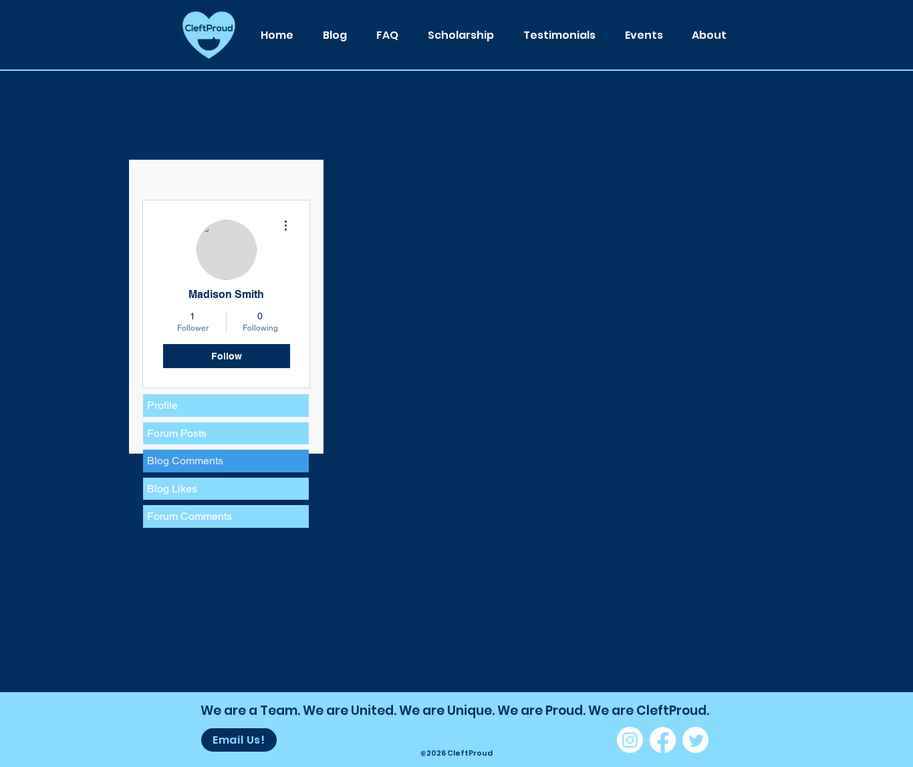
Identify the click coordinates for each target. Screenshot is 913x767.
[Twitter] (695, 740)
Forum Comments (189, 516)
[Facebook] (663, 740)
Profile (162, 405)
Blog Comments (185, 460)
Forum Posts (177, 433)
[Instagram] (630, 740)
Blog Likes (172, 488)
